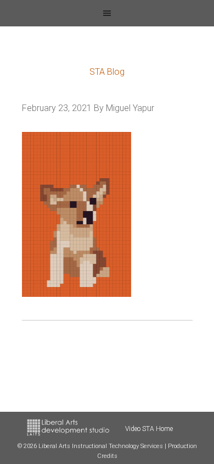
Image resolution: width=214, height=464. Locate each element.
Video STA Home (149, 429)
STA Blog (107, 72)
